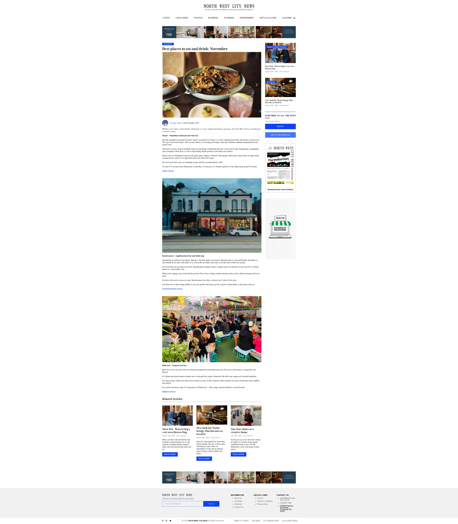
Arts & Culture (268, 18)
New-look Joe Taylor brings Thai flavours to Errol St (209, 431)
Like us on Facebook (280, 135)
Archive (260, 498)
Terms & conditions (264, 501)
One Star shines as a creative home (242, 431)
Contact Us (238, 507)
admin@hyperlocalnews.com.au (287, 499)
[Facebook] (162, 521)
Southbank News (271, 521)
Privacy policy (262, 504)
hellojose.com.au (168, 391)
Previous (167, 85)
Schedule (238, 501)
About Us (238, 498)
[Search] (293, 18)
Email (267, 118)
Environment (247, 18)
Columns (287, 18)
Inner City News (241, 521)
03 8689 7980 (286, 503)
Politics (198, 18)
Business (213, 18)
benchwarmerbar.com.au (172, 288)
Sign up (280, 126)
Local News (182, 18)
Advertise (238, 504)
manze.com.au (168, 170)
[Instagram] (166, 521)
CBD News (256, 521)
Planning (229, 18)
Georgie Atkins (176, 123)
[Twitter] (170, 521)
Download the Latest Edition (280, 189)
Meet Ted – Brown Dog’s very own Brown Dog (176, 431)
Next (257, 85)
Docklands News (290, 521)
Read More (170, 454)
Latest (166, 18)
